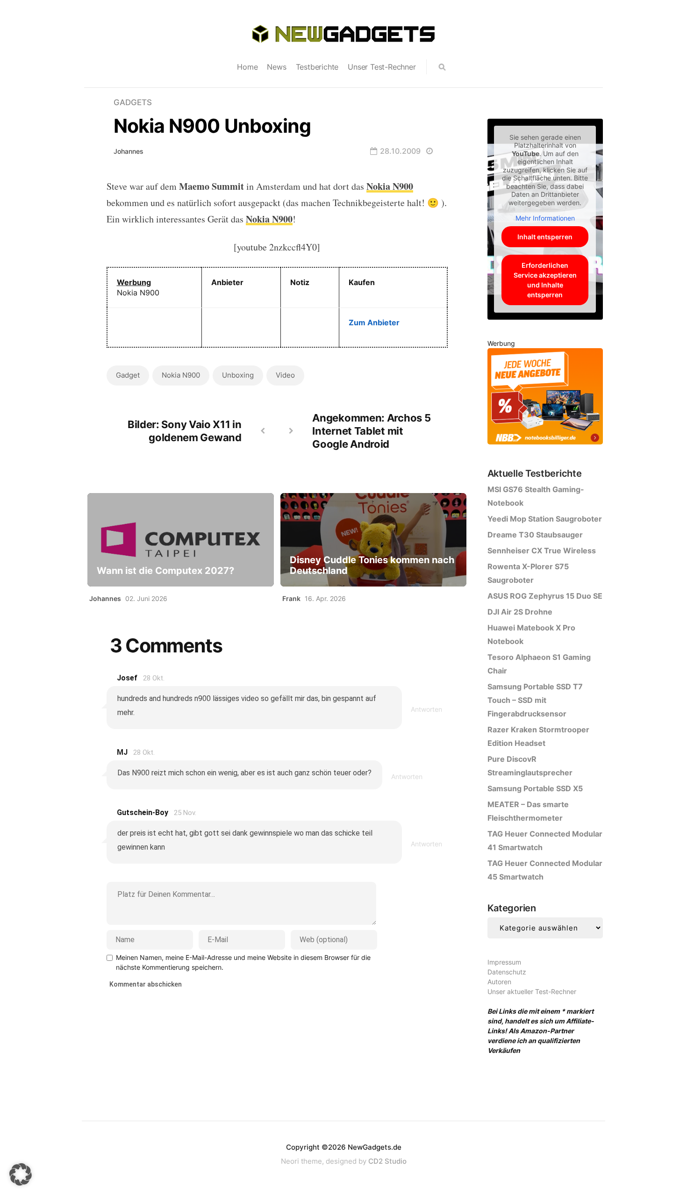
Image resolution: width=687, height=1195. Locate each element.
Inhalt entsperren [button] (544, 237)
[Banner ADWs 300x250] (545, 398)
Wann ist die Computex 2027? (165, 570)
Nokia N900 (181, 375)
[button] (20, 1174)
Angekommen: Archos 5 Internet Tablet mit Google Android (371, 431)
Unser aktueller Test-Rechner (531, 991)
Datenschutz (506, 972)
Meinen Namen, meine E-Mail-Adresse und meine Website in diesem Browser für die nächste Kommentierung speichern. (243, 962)
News (276, 67)
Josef (127, 677)
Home (247, 67)
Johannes (128, 151)
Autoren (499, 982)
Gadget (128, 375)
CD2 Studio (387, 1161)
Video (285, 375)
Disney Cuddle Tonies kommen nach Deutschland (372, 565)
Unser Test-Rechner (381, 67)
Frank (291, 598)
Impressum (504, 962)
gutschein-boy (142, 812)
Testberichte (317, 67)
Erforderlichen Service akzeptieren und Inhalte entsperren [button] (545, 280)
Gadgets (133, 102)
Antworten (426, 709)
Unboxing (238, 375)
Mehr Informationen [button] (545, 218)
